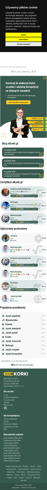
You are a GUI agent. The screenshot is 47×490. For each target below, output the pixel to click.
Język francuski (13, 341)
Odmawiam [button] (23, 39)
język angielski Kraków (12, 448)
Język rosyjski (12, 349)
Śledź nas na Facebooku (23, 365)
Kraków (14, 240)
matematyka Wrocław (12, 461)
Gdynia (17, 475)
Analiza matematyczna (20, 189)
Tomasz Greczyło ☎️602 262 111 (19, 191)
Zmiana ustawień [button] (23, 44)
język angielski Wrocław (12, 456)
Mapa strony (8, 405)
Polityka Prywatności (28, 488)
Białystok (10, 475)
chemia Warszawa (10, 445)
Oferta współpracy (10, 419)
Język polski (16, 296)
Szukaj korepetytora (11, 397)
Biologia (14, 202)
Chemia (13, 235)
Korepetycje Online (33, 475)
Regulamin (16, 488)
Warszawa (15, 220)
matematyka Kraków (11, 443)
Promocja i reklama (11, 424)
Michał (12, 218)
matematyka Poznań (11, 451)
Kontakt (6, 402)
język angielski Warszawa (13, 438)
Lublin (13, 252)
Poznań (14, 207)
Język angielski (12, 316)
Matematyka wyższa (33, 472)
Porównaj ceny (9, 400)
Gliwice (23, 475)
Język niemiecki (13, 328)
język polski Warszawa (12, 453)
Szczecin (14, 193)
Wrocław (14, 263)
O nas (6, 395)
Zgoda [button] (23, 35)
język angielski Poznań (12, 458)
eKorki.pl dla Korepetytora (18, 102)
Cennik (6, 421)
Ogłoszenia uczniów (11, 427)
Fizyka (8, 337)
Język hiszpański (13, 353)
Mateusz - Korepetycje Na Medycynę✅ (21, 205)
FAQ (5, 429)
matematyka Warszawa (12, 440)
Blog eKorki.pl (10, 143)
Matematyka (16, 215)
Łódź (15, 478)
